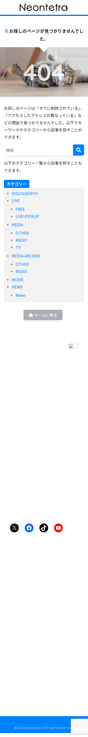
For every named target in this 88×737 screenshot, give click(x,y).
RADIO (21, 240)
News (21, 295)
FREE (20, 209)
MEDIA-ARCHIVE (26, 256)
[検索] (78, 150)
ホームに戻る (45, 315)
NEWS (17, 287)
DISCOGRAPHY (25, 193)
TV (18, 247)
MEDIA (17, 224)
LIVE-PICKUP (27, 216)
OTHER (22, 233)
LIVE (16, 200)
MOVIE (17, 280)
